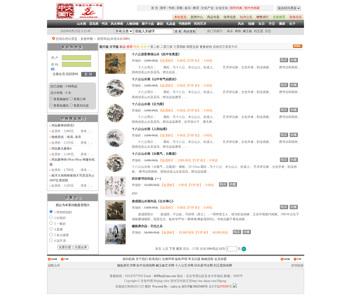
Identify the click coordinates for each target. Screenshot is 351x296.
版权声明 (181, 259)
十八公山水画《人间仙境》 (150, 129)
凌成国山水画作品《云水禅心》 (153, 201)
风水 (241, 23)
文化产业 (207, 8)
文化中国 (86, 39)
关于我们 (142, 259)
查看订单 (79, 99)
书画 (171, 8)
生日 (261, 23)
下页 (172, 249)
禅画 (238, 31)
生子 (292, 23)
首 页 (154, 8)
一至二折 (153, 47)
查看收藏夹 (61, 105)
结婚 (251, 23)
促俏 (143, 47)
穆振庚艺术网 (126, 265)
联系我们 (155, 259)
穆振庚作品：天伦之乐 (147, 226)
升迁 (272, 23)
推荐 (129, 47)
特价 (136, 47)
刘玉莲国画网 (223, 265)
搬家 (282, 23)
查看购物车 (61, 99)
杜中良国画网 (145, 265)
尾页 (179, 249)
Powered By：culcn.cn (166, 286)
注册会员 (59, 74)
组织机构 (129, 259)
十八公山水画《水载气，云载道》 (155, 153)
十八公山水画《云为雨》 (149, 104)
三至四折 (179, 47)
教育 (196, 8)
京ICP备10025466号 (194, 286)
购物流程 (207, 259)
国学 (163, 8)
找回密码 (72, 74)
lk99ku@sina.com (165, 276)
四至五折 (193, 47)
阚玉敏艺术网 (165, 265)
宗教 (180, 8)
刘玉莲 (258, 31)
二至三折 (166, 47)
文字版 (114, 47)
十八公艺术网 (184, 265)
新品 (122, 47)
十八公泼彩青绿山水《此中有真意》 (156, 54)
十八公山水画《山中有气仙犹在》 (155, 79)
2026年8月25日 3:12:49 (75, 31)
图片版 (104, 47)
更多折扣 (206, 47)
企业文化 (222, 8)
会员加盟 (220, 259)
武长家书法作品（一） (147, 178)
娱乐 (188, 8)
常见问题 (194, 259)
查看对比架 (81, 105)
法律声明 (168, 259)
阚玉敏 (247, 31)
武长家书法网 (203, 265)
